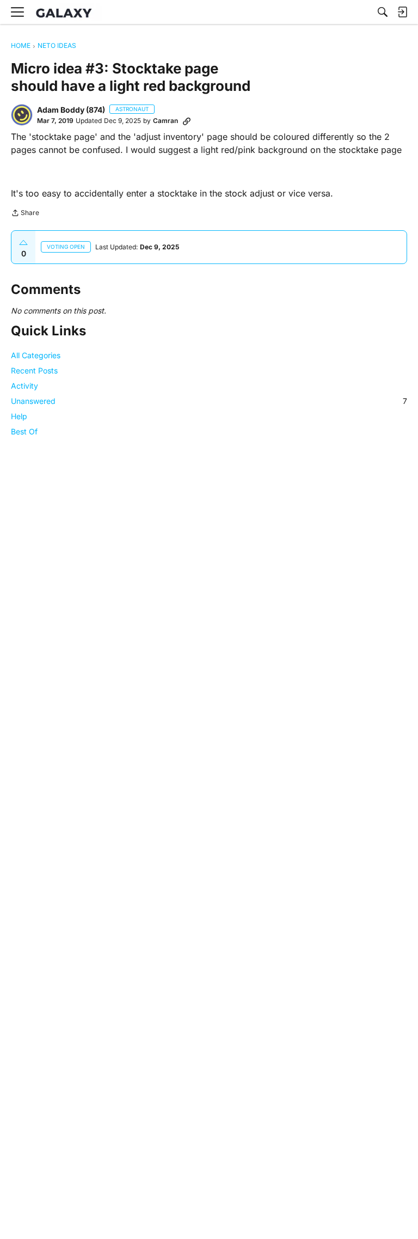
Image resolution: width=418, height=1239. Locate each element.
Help (19, 416)
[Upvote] (23, 242)
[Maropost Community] (66, 12)
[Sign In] (402, 12)
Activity (24, 385)
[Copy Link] (186, 121)
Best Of (24, 431)
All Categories (35, 355)
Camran (165, 120)
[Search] (382, 12)
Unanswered (209, 401)
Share (25, 213)
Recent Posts (34, 370)
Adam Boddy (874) (71, 109)
